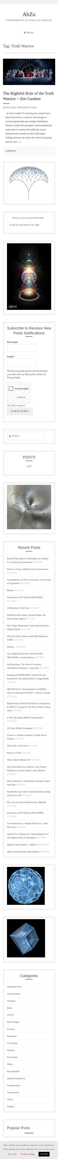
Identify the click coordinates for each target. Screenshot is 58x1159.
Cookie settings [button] (28, 1154)
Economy (11, 1029)
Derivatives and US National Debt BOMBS (25, 813)
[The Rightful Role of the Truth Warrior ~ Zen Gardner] (29, 84)
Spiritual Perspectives (20, 107)
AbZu (29, 14)
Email (11, 356)
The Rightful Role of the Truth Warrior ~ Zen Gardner (28, 96)
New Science (12, 1057)
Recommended (13, 1071)
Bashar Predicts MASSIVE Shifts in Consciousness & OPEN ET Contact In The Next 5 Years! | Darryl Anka (28, 707)
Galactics (11, 1050)
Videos (10, 1099)
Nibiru (9, 1064)
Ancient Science (14, 994)
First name (12, 342)
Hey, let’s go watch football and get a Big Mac (26, 802)
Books (9, 1008)
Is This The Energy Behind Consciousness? (25, 718)
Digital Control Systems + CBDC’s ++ (23, 845)
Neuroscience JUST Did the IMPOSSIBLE (25, 597)
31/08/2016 (10, 151)
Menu (30, 33)
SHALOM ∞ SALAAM (17, 746)
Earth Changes (13, 1022)
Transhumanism (13, 1085)
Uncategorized (13, 1092)
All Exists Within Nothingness (19, 728)
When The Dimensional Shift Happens (23, 852)
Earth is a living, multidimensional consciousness (27, 569)
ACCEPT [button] (44, 1154)
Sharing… (11, 647)
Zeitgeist (10, 1106)
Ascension (11, 1001)
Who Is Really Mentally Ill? (18, 760)
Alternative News (14, 987)
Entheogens (12, 1036)
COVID (10, 1015)
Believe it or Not (14, 753)
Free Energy (12, 1043)
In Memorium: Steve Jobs (18, 608)
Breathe (10, 590)
